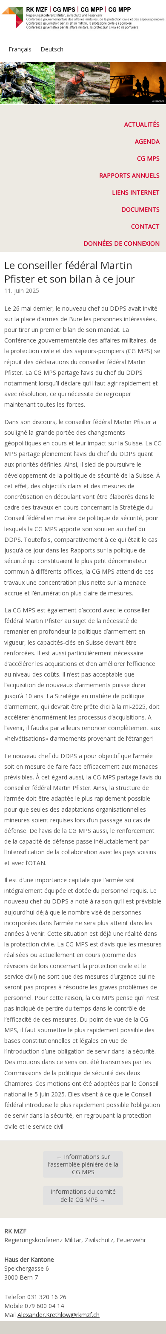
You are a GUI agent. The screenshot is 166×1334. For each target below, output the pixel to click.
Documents (140, 209)
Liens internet (136, 192)
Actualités (142, 124)
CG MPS (148, 158)
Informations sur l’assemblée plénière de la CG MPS (83, 1164)
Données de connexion (121, 243)
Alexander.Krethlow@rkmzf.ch (58, 1315)
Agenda (147, 141)
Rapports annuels (129, 175)
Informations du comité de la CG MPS (83, 1195)
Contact (145, 226)
